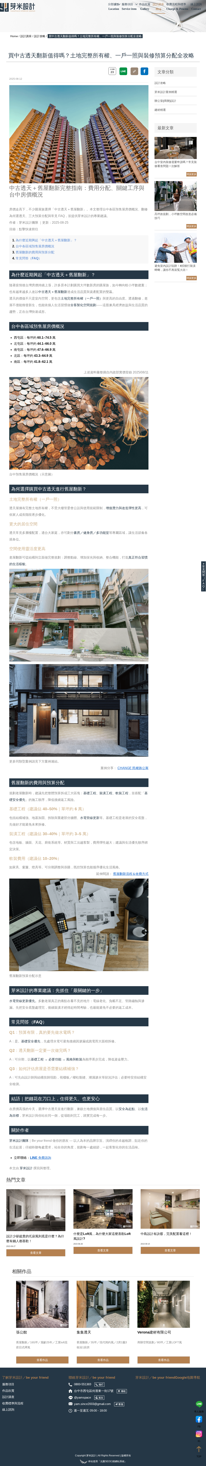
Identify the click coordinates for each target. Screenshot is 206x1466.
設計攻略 (39, 36)
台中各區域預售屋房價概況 (35, 246)
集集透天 (84, 1332)
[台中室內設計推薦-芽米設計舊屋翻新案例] (103, 1304)
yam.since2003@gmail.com (92, 1404)
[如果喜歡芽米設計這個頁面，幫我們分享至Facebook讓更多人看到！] (144, 71)
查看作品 (42, 1360)
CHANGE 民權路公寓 (132, 768)
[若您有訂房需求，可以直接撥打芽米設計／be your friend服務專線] (99, 1384)
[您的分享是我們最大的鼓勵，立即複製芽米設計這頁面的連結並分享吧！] (134, 71)
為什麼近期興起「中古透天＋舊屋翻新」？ (46, 240)
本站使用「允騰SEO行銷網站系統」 (107, 1461)
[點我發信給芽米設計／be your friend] (119, 1404)
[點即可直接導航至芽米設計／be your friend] (121, 1391)
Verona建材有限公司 (154, 1332)
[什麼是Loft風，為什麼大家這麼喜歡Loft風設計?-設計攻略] (103, 1208)
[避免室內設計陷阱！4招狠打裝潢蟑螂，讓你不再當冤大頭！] (175, 247)
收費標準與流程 (12, 1403)
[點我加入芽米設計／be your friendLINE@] (99, 1397)
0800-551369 (83, 1384)
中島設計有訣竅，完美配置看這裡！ (166, 1234)
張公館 (21, 1332)
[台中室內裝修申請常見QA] (175, 147)
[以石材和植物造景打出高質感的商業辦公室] (163, 1304)
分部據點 (113, 6)
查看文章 (35, 1252)
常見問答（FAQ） (29, 258)
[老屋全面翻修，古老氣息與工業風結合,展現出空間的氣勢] (42, 1304)
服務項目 (129, 6)
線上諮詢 (196, 6)
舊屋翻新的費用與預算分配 (35, 252)
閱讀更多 (191, 174)
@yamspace (83, 1397)
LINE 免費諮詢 (40, 1157)
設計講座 (158, 6)
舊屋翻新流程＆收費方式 (130, 874)
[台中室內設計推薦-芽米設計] (17, 7)
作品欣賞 (144, 6)
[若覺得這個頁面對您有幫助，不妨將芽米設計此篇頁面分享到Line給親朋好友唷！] (123, 71)
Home (14, 36)
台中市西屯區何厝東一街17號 (94, 1391)
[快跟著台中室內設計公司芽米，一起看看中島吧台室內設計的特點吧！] (170, 1208)
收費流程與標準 (177, 6)
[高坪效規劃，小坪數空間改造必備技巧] (175, 195)
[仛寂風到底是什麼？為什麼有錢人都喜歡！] (35, 1210)
